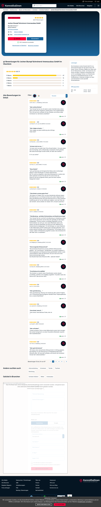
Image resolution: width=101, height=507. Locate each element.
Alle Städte (70, 5)
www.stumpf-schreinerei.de (21, 34)
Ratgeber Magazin (6, 485)
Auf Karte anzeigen (13, 29)
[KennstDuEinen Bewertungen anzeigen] (34, 96)
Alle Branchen (80, 5)
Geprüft (62, 116)
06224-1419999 (18, 32)
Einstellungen (27, 480)
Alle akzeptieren (59, 504)
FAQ (17, 487)
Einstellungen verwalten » (85, 501)
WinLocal (52, 482)
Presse (37, 482)
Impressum (53, 480)
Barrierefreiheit (39, 490)
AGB (17, 482)
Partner (37, 485)
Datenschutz (19, 480)
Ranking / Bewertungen (22, 490)
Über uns (38, 480)
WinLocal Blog (53, 485)
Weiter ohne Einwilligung (43, 504)
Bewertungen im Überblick (19, 45)
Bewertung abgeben (33, 45)
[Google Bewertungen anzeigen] (38, 96)
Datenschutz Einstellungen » (35, 388)
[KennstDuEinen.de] (11, 5)
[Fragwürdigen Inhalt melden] (65, 116)
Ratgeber (89, 5)
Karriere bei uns (54, 487)
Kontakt (38, 487)
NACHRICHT (36, 38)
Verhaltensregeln (20, 485)
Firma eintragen (6, 487)
